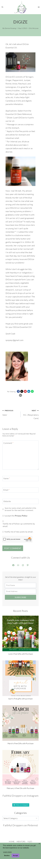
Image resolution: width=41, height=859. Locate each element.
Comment (8, 443)
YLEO (29, 841)
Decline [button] (7, 855)
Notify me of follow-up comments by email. (19, 524)
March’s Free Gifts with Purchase (21, 743)
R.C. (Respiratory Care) (31, 415)
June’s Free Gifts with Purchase (20, 654)
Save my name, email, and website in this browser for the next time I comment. (20, 509)
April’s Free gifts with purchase (20, 699)
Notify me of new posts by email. (18, 531)
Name (6, 478)
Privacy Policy (21, 515)
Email (6, 490)
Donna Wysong (10, 28)
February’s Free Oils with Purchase (20, 788)
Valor (7, 413)
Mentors (21, 841)
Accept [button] (15, 855)
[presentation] (20, 633)
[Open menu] (39, 7)
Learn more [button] (7, 852)
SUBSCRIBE (20, 597)
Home (11, 841)
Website (7, 501)
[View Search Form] (2, 7)
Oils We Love (33, 28)
